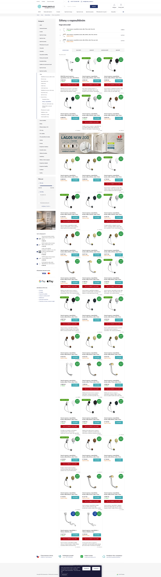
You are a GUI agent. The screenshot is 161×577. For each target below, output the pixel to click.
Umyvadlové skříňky (44, 54)
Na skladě (42, 194)
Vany (41, 74)
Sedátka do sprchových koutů (46, 64)
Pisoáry (41, 143)
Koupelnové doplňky (44, 166)
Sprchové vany (44, 94)
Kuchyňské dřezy (43, 61)
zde (62, 571)
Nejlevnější (78, 50)
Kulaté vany (43, 85)
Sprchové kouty (43, 67)
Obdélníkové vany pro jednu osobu (48, 76)
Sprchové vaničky (43, 71)
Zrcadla (41, 31)
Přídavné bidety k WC (44, 127)
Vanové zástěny (43, 120)
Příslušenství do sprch (44, 44)
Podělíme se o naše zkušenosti (46, 557)
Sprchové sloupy (43, 35)
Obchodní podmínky (43, 299)
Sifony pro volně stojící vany (47, 103)
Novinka (42, 198)
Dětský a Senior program (45, 159)
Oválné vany (43, 83)
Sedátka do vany (44, 112)
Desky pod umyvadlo (44, 58)
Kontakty (43, 1)
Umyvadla (42, 48)
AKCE (41, 25)
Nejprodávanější (104, 50)
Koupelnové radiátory (44, 146)
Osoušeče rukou (43, 150)
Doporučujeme (65, 50)
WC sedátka (42, 133)
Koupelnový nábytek (44, 163)
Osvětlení (41, 169)
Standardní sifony (45, 99)
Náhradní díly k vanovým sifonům (47, 106)
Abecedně (118, 50)
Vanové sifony (44, 97)
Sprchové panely (43, 41)
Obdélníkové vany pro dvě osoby (47, 90)
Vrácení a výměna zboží (44, 296)
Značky (41, 173)
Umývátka (42, 51)
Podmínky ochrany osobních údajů (47, 301)
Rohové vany (43, 79)
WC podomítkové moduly (45, 136)
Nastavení (64, 574)
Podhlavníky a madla (45, 114)
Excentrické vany (44, 92)
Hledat (94, 6)
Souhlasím (96, 568)
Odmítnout (86, 568)
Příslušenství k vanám (45, 110)
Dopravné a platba (50, 1)
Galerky (41, 140)
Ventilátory (42, 156)
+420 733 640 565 (69, 557)
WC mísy (41, 130)
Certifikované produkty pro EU (90, 557)
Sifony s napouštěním (46, 101)
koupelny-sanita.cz (77, 565)
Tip (41, 201)
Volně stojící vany (44, 88)
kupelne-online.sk (85, 565)
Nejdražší (92, 50)
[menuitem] (39, 12)
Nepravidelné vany (44, 81)
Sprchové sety (42, 38)
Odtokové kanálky (43, 153)
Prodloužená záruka (44, 203)
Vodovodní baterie (43, 28)
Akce (41, 196)
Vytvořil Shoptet (121, 574)
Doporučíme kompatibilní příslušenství (113, 557)
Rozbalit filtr (45, 206)
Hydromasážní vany (45, 116)
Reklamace (41, 297)
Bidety (41, 123)
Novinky (38, 1)
